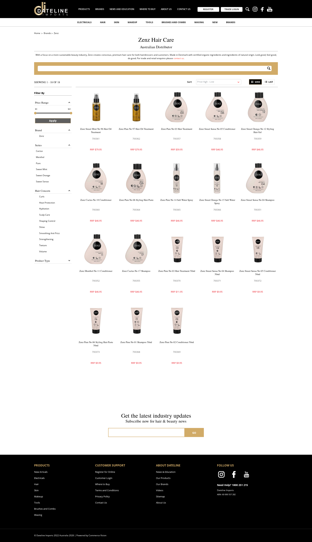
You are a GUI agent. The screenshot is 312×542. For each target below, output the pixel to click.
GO (194, 432)
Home (37, 33)
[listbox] (218, 82)
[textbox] (152, 68)
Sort (189, 81)
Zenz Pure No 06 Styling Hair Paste (136, 200)
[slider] (35, 113)
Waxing (199, 22)
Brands (230, 22)
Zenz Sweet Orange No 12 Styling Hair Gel (257, 130)
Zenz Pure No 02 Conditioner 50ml (177, 342)
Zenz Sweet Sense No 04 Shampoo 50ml (217, 272)
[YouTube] (269, 9)
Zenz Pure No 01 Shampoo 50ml (136, 342)
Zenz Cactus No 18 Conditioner (95, 200)
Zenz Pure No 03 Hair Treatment (176, 128)
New (215, 22)
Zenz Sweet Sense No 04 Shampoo (257, 200)
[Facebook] (262, 9)
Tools (149, 22)
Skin (116, 22)
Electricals (84, 22)
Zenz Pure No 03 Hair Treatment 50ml (176, 271)
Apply (53, 120)
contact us (179, 58)
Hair (102, 22)
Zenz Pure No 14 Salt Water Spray (176, 200)
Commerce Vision (97, 535)
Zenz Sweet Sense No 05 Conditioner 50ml (257, 272)
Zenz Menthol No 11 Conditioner (95, 271)
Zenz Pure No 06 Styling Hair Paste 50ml (96, 343)
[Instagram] (255, 9)
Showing (47, 82)
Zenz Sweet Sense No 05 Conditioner (217, 128)
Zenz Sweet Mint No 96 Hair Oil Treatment (96, 130)
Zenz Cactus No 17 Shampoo (136, 271)
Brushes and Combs (174, 22)
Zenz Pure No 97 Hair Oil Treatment (136, 128)
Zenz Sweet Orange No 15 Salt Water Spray (217, 201)
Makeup (132, 22)
